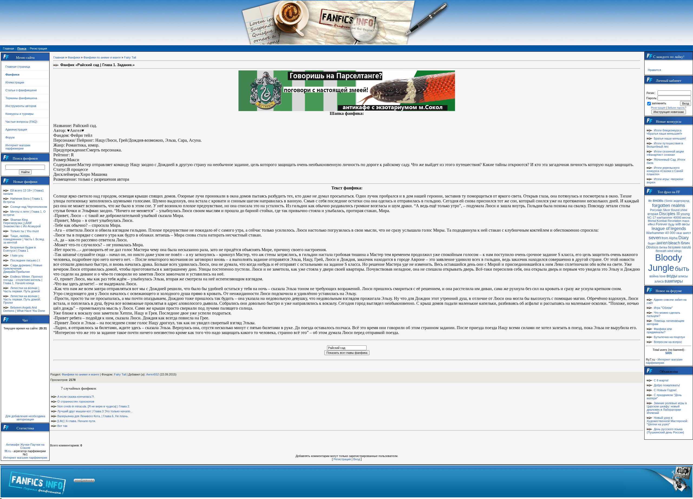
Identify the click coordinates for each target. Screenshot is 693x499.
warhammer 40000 (669, 217)
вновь (658, 200)
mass (685, 220)
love (662, 276)
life (650, 200)
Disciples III (669, 214)
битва (663, 247)
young (685, 214)
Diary (683, 237)
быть (682, 268)
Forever (661, 224)
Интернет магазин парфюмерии (17, 147)
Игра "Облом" (663, 307)
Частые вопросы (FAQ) (21, 121)
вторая (653, 214)
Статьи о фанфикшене (21, 90)
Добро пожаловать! (667, 385)
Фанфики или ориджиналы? (659, 330)
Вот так (62, 425)
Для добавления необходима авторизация (25, 417)
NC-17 (651, 217)
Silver (666, 210)
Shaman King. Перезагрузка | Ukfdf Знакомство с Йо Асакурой (22, 223)
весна (686, 217)
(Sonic (668, 200)
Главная (58, 57)
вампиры (674, 281)
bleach (674, 243)
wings (678, 250)
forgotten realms (668, 205)
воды (671, 275)
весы (686, 224)
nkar (679, 233)
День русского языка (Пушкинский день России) (665, 430)
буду (671, 224)
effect (651, 224)
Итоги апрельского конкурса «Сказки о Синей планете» (665, 171)
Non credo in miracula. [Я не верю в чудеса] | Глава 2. (93, 406)
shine (683, 210)
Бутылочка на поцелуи (669, 337)
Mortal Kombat (657, 220)
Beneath (661, 250)
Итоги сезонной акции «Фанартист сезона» (665, 153)
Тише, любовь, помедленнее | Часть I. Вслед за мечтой (23, 239)
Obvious (652, 247)
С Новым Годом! (665, 390)
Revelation (674, 220)
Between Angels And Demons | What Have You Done (24, 309)
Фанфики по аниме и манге (102, 57)
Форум (10, 137)
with (678, 224)
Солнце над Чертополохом (28, 206)
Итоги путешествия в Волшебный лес (665, 145)
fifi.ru (8, 451)
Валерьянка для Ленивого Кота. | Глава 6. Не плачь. (93, 416)
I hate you (16, 255)
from (665, 238)
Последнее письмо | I (25, 260)
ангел (662, 243)
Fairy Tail (130, 57)
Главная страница (17, 66)
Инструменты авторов (20, 106)
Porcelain (656, 210)
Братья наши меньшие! (670, 138)
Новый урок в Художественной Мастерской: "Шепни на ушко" (667, 421)
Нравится (654, 70)
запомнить (659, 103)
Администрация (16, 129)
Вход (356, 459)
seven (655, 237)
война (654, 276)
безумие (674, 247)
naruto (686, 247)
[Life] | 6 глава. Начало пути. (76, 421)
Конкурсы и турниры (19, 113)
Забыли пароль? (677, 107)
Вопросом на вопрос (668, 342)
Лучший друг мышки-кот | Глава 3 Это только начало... (95, 411)
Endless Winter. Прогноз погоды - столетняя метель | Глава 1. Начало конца (23, 280)
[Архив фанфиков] (658, 481)
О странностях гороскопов (75, 401)
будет (652, 243)
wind (670, 250)
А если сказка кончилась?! (75, 396)
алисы (683, 276)
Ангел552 (152, 374)
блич (685, 243)
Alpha (673, 238)
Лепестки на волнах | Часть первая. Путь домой (21, 289)
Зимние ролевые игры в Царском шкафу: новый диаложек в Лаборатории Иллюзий (667, 407)
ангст (687, 233)
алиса (659, 281)
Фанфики (74, 57)
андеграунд (681, 200)
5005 (668, 353)
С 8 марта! (661, 380)
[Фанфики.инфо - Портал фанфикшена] (37, 481)
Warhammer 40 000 (660, 233)
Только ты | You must (24, 231)
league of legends (669, 228)
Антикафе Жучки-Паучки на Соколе (25, 446)
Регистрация (342, 459)
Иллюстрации (14, 82)
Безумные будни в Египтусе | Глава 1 (19, 249)
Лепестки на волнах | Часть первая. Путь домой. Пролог (22, 299)
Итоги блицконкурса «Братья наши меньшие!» (664, 132)
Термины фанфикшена (21, 98)
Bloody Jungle (665, 262)
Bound (675, 210)
